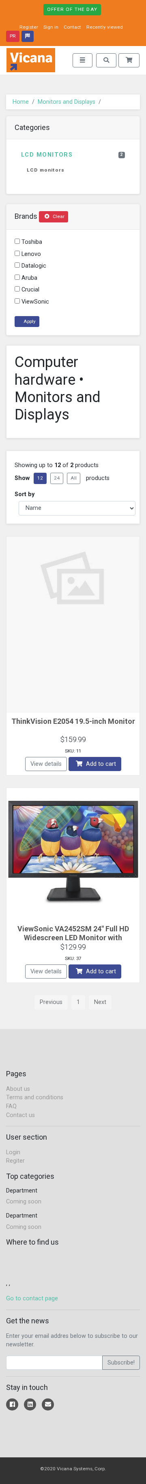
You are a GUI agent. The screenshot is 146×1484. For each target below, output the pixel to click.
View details (46, 764)
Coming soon (23, 1201)
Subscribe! (121, 1362)
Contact (72, 27)
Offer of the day (72, 9)
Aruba (28, 278)
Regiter (15, 1160)
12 (40, 478)
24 (57, 478)
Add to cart (100, 764)
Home (21, 102)
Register (28, 27)
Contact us (20, 1115)
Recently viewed (104, 27)
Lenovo (30, 254)
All (74, 478)
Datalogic (33, 265)
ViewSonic (34, 301)
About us (18, 1089)
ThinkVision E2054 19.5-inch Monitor (73, 721)
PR (13, 36)
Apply (29, 321)
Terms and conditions (34, 1097)
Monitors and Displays (66, 102)
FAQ (11, 1106)
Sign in (50, 27)
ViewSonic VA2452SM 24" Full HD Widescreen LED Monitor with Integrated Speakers (73, 937)
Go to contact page (32, 1298)
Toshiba (31, 242)
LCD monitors (72, 154)
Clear (58, 216)
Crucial (29, 289)
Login (13, 1152)
